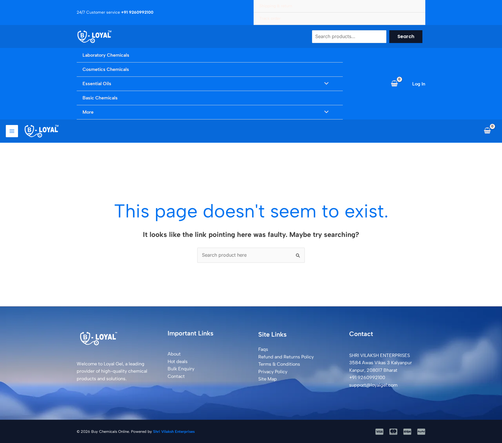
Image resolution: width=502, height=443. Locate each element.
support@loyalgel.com (373, 385)
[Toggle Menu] (325, 84)
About (174, 354)
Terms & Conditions (279, 364)
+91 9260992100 (367, 377)
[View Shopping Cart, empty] (394, 84)
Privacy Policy (272, 371)
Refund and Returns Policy (286, 357)
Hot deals (178, 361)
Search (405, 36)
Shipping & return (275, 5)
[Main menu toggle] (12, 131)
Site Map (267, 379)
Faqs (263, 349)
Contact (176, 376)
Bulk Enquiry (181, 368)
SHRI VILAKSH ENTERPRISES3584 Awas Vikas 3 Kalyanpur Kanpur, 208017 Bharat (380, 363)
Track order (270, 18)
